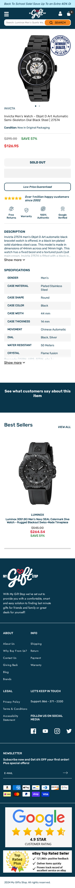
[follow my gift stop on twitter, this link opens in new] (69, 733)
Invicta (9, 108)
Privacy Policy (11, 702)
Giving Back (10, 665)
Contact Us (9, 658)
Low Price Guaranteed (37, 186)
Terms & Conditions (15, 709)
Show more (13, 260)
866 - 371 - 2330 (52, 701)
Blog (6, 672)
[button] (37, 173)
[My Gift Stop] (20, 568)
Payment (36, 658)
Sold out (37, 162)
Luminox (37, 515)
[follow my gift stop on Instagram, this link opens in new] (57, 733)
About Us (8, 644)
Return (35, 651)
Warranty (36, 665)
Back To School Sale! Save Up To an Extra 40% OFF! (39, 4)
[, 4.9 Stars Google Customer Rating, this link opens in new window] (38, 827)
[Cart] (69, 14)
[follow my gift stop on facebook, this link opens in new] (33, 733)
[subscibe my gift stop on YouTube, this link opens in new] (45, 733)
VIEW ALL (64, 427)
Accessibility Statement (10, 718)
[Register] (65, 773)
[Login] (60, 14)
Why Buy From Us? (15, 651)
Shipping (36, 644)
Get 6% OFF (38, 759)
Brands (7, 679)
